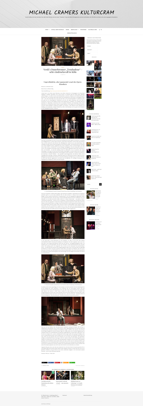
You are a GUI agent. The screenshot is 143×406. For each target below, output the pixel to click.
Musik (63, 67)
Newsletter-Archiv (72, 33)
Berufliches (74, 29)
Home (46, 29)
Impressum (64, 395)
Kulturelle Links (92, 29)
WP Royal (48, 403)
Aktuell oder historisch (57, 29)
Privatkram (83, 29)
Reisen (67, 29)
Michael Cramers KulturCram (71, 13)
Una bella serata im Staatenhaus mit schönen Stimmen (47, 383)
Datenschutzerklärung (88, 395)
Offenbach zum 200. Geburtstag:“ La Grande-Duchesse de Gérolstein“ (77, 383)
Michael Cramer (46, 365)
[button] (44, 362)
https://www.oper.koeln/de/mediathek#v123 (59, 91)
